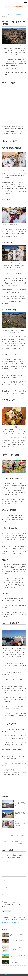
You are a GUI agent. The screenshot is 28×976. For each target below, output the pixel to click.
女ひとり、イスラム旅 (10, 770)
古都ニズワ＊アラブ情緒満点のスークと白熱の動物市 (20, 823)
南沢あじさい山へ (14, 962)
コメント (5, 861)
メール (4, 887)
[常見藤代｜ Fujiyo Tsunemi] (14, 6)
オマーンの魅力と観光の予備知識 (18, 14)
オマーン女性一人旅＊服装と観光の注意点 (20, 813)
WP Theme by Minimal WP (19, 974)
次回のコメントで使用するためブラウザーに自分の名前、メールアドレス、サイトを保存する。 (14, 904)
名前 (4, 880)
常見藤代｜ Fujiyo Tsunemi (9, 974)
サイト (4, 894)
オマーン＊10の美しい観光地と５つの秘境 (20, 803)
